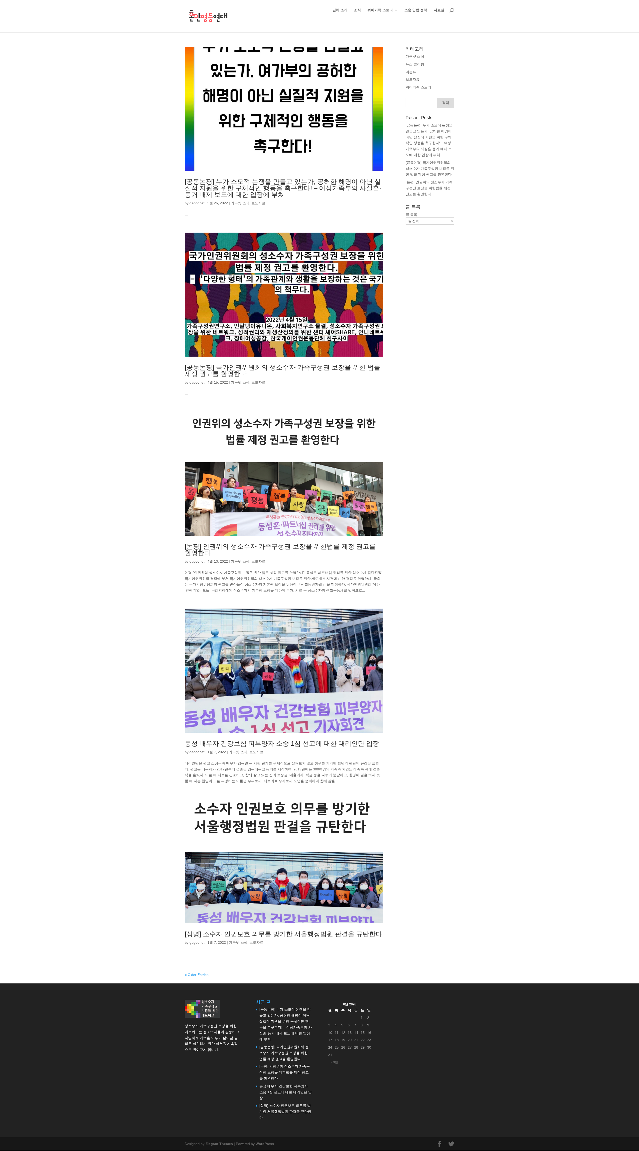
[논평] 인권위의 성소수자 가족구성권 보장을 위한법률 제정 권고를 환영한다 (280, 550)
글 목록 (411, 215)
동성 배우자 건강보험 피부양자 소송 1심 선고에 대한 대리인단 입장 (282, 743)
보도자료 (258, 203)
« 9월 (334, 1062)
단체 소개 (339, 10)
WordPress (265, 1144)
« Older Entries (196, 975)
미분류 (411, 72)
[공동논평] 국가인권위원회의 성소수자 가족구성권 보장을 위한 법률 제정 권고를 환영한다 (282, 371)
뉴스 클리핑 (415, 64)
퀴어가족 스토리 (380, 10)
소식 (357, 10)
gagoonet (196, 203)
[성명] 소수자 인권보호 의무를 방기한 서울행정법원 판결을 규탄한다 (283, 934)
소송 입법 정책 (415, 10)
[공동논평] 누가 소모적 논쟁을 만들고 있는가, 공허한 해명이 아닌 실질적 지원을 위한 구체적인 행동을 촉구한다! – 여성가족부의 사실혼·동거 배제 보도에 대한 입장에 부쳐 (283, 188)
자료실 (439, 10)
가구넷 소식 (240, 203)
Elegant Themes (219, 1144)
